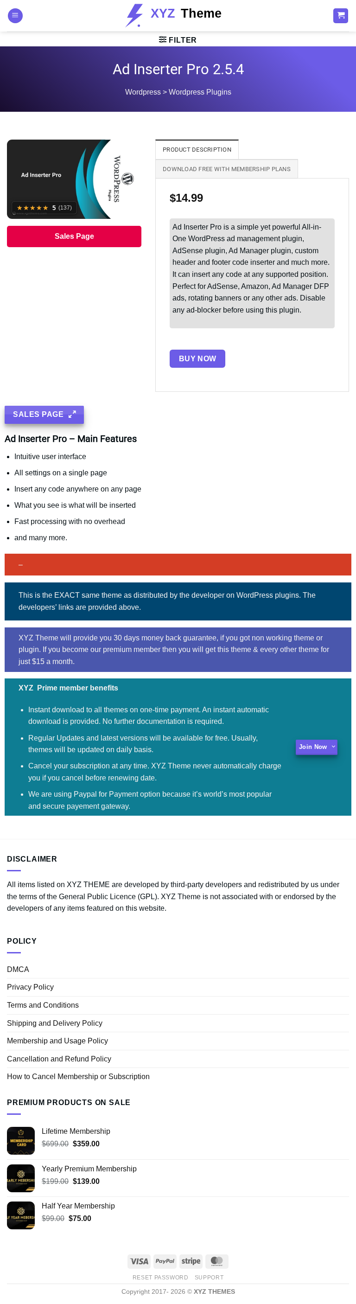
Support (209, 1277)
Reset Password (161, 1277)
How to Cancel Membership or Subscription (78, 1076)
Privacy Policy (30, 987)
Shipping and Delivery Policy (54, 1023)
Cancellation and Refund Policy (59, 1059)
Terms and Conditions (43, 1005)
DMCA (18, 969)
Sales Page (74, 236)
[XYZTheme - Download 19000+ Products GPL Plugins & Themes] (178, 16)
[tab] (197, 149)
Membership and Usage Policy (57, 1041)
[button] (15, 16)
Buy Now (197, 359)
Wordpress (143, 92)
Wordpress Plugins (200, 92)
